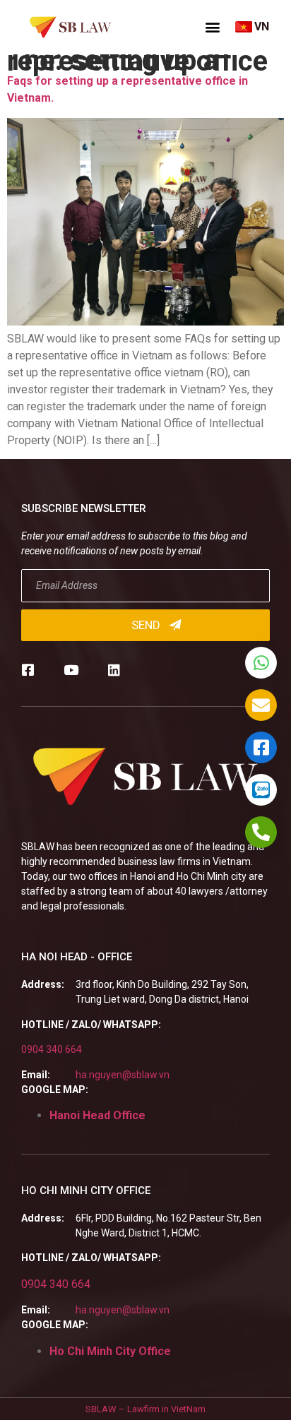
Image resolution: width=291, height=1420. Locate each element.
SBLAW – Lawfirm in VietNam (145, 1409)
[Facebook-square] (28, 669)
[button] (212, 27)
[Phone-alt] (261, 832)
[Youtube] (71, 669)
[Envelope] (261, 705)
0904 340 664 (51, 1049)
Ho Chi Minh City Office (110, 1351)
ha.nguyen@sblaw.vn (123, 1074)
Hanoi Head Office (97, 1115)
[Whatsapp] (261, 663)
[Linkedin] (114, 669)
